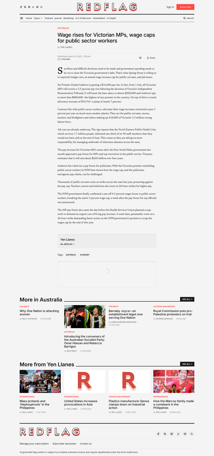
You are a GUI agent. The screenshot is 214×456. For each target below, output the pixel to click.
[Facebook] (21, 7)
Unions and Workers (119, 396)
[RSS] (41, 7)
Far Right (24, 306)
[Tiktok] (33, 7)
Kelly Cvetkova (29, 318)
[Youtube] (37, 7)
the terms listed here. (127, 452)
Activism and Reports (164, 306)
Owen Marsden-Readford (123, 322)
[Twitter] (25, 7)
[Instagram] (29, 7)
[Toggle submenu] (42, 18)
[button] (37, 18)
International (27, 396)
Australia (63, 28)
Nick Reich (72, 351)
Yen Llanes (66, 47)
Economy (84, 255)
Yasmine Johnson (164, 318)
